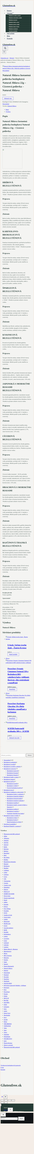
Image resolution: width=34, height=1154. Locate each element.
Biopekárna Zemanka (10, 862)
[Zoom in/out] (2, 1100)
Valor (5, 1028)
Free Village (7, 908)
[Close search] (3, 1115)
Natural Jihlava (12, 106)
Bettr (5, 855)
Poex (5, 989)
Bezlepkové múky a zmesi (14, 22)
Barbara (6, 851)
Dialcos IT (7, 891)
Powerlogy (12, 689)
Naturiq (6, 970)
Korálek (6, 932)
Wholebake (7, 1036)
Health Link (7, 923)
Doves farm (7, 896)
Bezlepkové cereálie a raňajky (15, 15)
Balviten (6, 849)
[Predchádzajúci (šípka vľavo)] (2, 1103)
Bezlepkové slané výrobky (14, 26)
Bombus (6, 868)
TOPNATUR (7, 1026)
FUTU (5, 913)
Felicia (6, 906)
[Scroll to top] (2, 1097)
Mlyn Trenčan (8, 955)
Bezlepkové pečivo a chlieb (14, 24)
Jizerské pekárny (8, 928)
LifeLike (6, 945)
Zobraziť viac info (14, 738)
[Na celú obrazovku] (6, 1100)
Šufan (5, 1021)
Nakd (5, 962)
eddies (5, 902)
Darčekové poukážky (12, 1111)
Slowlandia (7, 1015)
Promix (6, 994)
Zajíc (5, 1041)
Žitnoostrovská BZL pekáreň (12, 834)
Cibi (5, 879)
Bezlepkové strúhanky (13, 28)
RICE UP (6, 998)
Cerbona (6, 874)
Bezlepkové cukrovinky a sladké (15, 17)
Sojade (6, 1019)
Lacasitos (6, 938)
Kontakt (10, 38)
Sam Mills (6, 1002)
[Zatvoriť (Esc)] (13, 1100)
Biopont (6, 864)
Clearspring (7, 881)
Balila (5, 847)
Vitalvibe (6, 1034)
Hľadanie (30, 755)
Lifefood (6, 943)
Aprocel (6, 844)
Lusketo (6, 947)
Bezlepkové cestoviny (13, 20)
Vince (5, 1032)
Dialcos (6, 889)
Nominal (6, 975)
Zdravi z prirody (8, 1045)
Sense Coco (7, 1013)
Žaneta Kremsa (8, 1043)
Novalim (6, 977)
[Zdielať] (9, 1100)
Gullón (6, 919)
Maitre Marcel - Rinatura (11, 949)
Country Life (7, 885)
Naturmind (7, 972)
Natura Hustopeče (9, 966)
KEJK (5, 930)
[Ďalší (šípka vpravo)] (6, 1103)
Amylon (6, 842)
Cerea (5, 876)
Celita (5, 872)
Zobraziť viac (8, 98)
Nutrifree (6, 979)
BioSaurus (7, 866)
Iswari (5, 925)
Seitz (5, 1009)
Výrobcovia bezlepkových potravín (11, 1065)
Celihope (6, 870)
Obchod (12, 58)
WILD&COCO (8, 1038)
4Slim (5, 836)
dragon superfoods (9, 898)
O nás (2, 1067)
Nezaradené (6, 70)
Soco (5, 1017)
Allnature (6, 838)
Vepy (5, 1030)
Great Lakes (7, 917)
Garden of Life (8, 915)
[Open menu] (4, 52)
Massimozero (7, 951)
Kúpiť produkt (13, 654)
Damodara (7, 887)
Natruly (6, 964)
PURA (5, 996)
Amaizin (6, 840)
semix (5, 1011)
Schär (5, 1004)
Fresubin (6, 911)
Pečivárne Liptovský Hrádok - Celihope (15, 985)
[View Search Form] (5, 48)
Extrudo (6, 904)
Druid (5, 900)
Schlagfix (6, 1007)
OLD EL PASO (8, 983)
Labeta (6, 936)
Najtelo (6, 960)
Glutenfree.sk (4, 58)
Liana (5, 940)
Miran (5, 953)
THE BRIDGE (8, 1024)
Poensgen (6, 987)
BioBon (6, 859)
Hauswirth (7, 921)
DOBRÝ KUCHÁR (9, 894)
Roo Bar (6, 1000)
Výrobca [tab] (8, 111)
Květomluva (7, 934)
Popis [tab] (7, 109)
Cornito (6, 883)
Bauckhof (6, 853)
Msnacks (6, 957)
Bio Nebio (6, 857)
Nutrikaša (6, 981)
